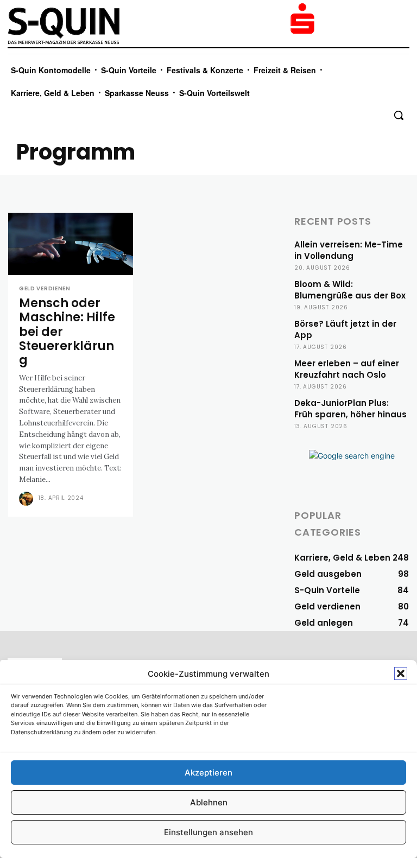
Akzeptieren (208, 772)
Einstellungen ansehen (208, 832)
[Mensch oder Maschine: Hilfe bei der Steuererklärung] (70, 244)
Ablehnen (209, 802)
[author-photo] (27, 499)
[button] (400, 673)
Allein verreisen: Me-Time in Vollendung (348, 250)
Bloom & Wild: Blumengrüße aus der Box (350, 289)
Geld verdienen (45, 288)
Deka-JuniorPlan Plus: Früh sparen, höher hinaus (350, 408)
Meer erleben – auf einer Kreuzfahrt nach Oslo (346, 369)
